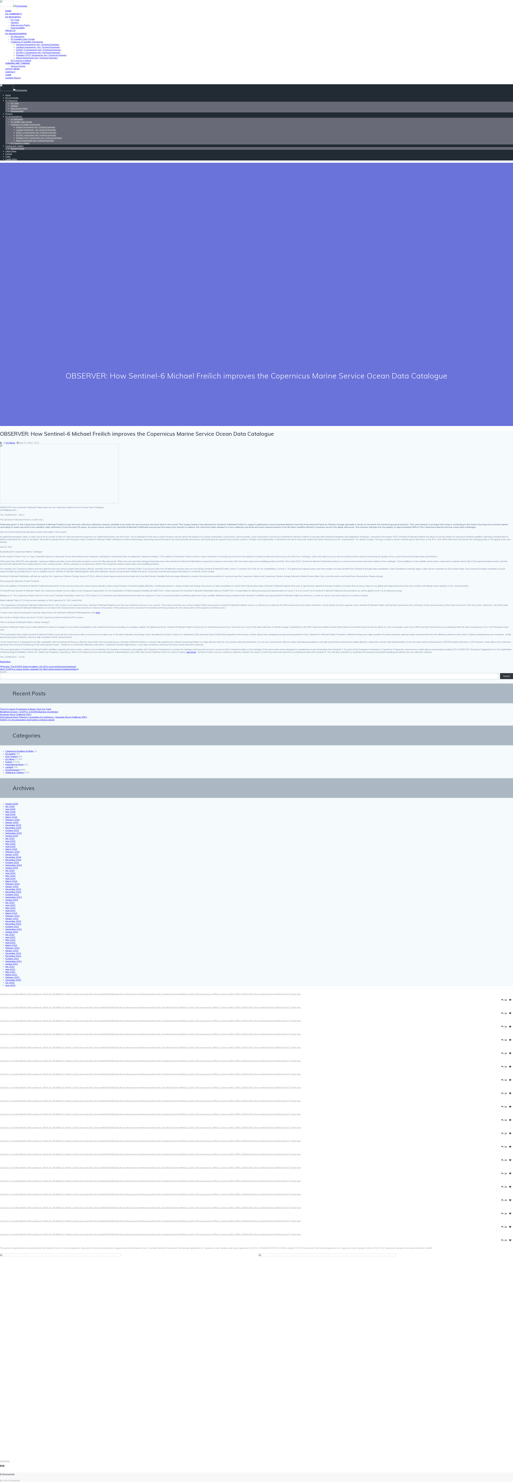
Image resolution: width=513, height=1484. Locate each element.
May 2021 (10, 972)
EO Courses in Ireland (21, 60)
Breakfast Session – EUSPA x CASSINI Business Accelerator (29, 711)
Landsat (9, 767)
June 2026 (10, 809)
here (98, 612)
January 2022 (11, 950)
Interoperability (18, 27)
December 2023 (13, 889)
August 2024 (11, 867)
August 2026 (11, 803)
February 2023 (12, 915)
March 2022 (11, 945)
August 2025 (11, 835)
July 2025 (10, 838)
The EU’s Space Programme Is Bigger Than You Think (25, 709)
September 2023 (13, 897)
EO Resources (13, 17)
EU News (10, 442)
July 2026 (10, 806)
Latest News (12, 69)
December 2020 (13, 980)
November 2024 (13, 859)
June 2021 (10, 969)
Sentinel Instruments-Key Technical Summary (37, 44)
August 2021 (11, 964)
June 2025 (10, 841)
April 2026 (10, 814)
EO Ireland (10, 753)
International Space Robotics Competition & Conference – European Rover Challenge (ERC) (43, 717)
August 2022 (11, 932)
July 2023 (10, 902)
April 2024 (10, 878)
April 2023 (10, 910)
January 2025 (11, 854)
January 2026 (11, 822)
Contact (10, 72)
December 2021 (13, 953)
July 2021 (10, 966)
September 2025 (13, 833)
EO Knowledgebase (16, 33)
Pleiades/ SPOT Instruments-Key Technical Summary (41, 55)
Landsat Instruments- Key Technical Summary (38, 47)
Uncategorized (12, 769)
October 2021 (12, 958)
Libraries (15, 22)
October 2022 (12, 926)
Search (3, 671)
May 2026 (10, 811)
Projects (10, 30)
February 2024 (12, 883)
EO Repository (18, 36)
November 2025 (13, 827)
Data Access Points (20, 25)
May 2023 (10, 907)
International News (14, 764)
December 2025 (13, 825)
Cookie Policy (13, 78)
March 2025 (11, 849)
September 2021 (13, 961)
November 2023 (13, 891)
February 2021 (12, 977)
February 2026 (12, 819)
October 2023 (12, 894)
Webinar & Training (14, 772)
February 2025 (12, 851)
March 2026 (11, 817)
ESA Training (11, 756)
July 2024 (10, 870)
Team (8, 75)
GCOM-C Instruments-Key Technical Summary (38, 52)
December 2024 (13, 857)
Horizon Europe (18, 66)
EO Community (13, 14)
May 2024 (10, 875)
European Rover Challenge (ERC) (16, 714)
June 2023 (10, 905)
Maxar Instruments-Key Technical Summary (37, 57)
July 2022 (10, 934)
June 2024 (10, 873)
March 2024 (11, 881)
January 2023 (11, 918)
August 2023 (11, 899)
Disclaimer (5, 1461)
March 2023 (11, 913)
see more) (191, 652)
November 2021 (13, 956)
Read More (5, 661)
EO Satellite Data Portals (23, 39)
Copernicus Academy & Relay (19, 751)
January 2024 (11, 886)
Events (8, 761)
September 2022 (13, 929)
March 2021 (11, 974)
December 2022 (13, 921)
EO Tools (15, 19)
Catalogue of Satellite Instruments (27, 41)
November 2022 (13, 923)
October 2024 (12, 862)
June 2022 (10, 937)
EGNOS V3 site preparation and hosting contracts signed (27, 719)
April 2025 (10, 846)
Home (8, 11)
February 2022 (12, 948)
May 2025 (10, 843)
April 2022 (10, 942)
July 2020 (10, 982)
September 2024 (13, 865)
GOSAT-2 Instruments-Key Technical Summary (38, 49)
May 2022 (10, 940)
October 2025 (12, 830)
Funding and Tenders (17, 63)
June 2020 (10, 985)
